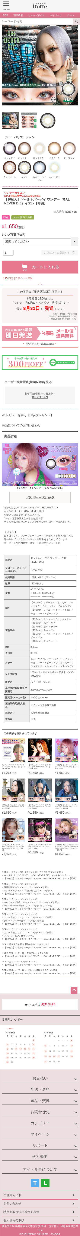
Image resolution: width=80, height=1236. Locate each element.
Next (73, 66)
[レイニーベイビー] (39, 162)
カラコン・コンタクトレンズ (23, 872)
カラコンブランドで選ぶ (51, 872)
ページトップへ (74, 990)
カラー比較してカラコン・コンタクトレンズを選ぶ (28, 917)
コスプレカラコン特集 (37, 953)
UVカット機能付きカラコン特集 (42, 970)
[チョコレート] (10, 162)
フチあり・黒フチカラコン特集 (19, 936)
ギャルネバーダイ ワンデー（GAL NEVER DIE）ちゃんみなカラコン (37, 875)
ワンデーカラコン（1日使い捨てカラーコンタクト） (29, 890)
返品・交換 (40, 1100)
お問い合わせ (12, 1203)
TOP (4, 872)
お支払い (40, 1078)
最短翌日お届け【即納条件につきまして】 (29, 944)
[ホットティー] (24, 143)
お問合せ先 (40, 1112)
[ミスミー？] (54, 143)
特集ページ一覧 (16, 953)
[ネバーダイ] (54, 162)
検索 (76, 22)
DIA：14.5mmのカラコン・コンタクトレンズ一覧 (28, 905)
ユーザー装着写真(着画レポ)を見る (28, 382)
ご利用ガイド (12, 1195)
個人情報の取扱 (13, 1220)
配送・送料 (40, 1089)
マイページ (40, 1134)
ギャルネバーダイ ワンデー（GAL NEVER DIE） (40, 493)
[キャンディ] (10, 143)
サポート (40, 1145)
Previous (7, 66)
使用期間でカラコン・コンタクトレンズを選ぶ (26, 887)
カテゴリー (40, 1123)
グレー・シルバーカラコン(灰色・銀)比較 (24, 920)
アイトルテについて (40, 1169)
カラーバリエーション (20, 137)
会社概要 (40, 1156)
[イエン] (24, 162)
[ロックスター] (39, 143)
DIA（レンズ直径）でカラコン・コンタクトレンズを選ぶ (31, 902)
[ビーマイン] (69, 143)
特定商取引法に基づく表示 (21, 1212)
